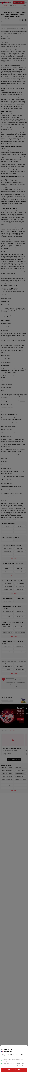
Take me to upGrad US (14, 1069)
